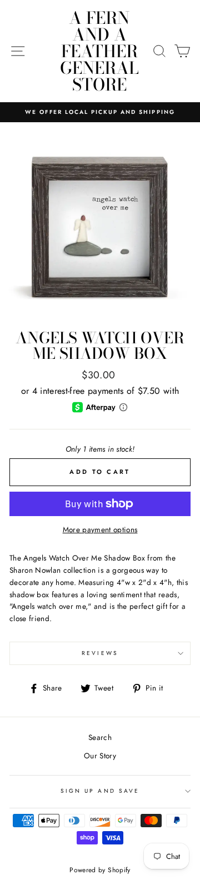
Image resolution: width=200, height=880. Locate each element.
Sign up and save (100, 791)
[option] (100, 112)
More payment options (100, 529)
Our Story (100, 755)
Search (100, 737)
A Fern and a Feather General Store (99, 51)
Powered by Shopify (99, 870)
